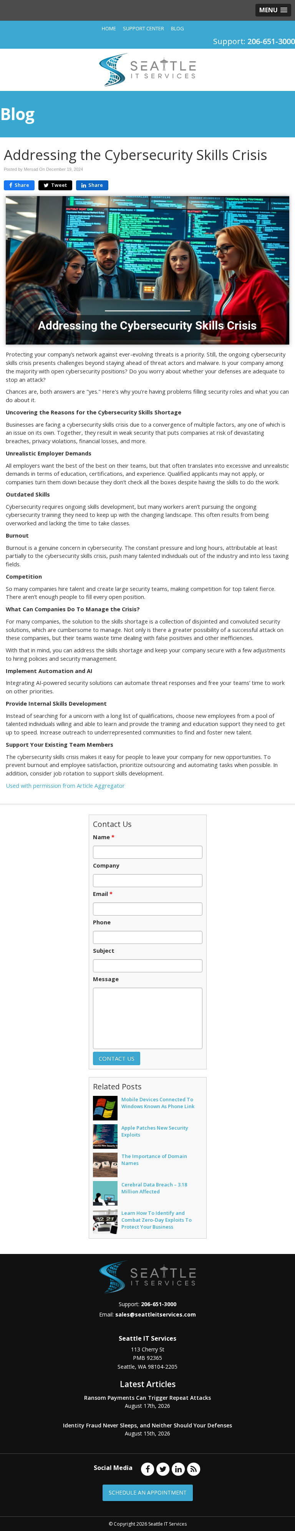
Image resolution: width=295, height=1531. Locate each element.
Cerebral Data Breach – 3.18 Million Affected (154, 1188)
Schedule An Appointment (148, 1492)
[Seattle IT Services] (147, 69)
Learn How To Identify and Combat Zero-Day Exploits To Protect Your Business (156, 1219)
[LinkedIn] (178, 1468)
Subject (103, 950)
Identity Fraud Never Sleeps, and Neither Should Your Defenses (147, 1425)
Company (106, 865)
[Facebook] (147, 1468)
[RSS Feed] (193, 1468)
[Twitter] (163, 1468)
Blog (177, 28)
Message (106, 979)
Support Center (143, 28)
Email (103, 894)
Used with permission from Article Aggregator (65, 785)
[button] (273, 10)
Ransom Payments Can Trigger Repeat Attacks (147, 1397)
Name (103, 837)
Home (109, 28)
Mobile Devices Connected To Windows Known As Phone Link (157, 1103)
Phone (102, 922)
